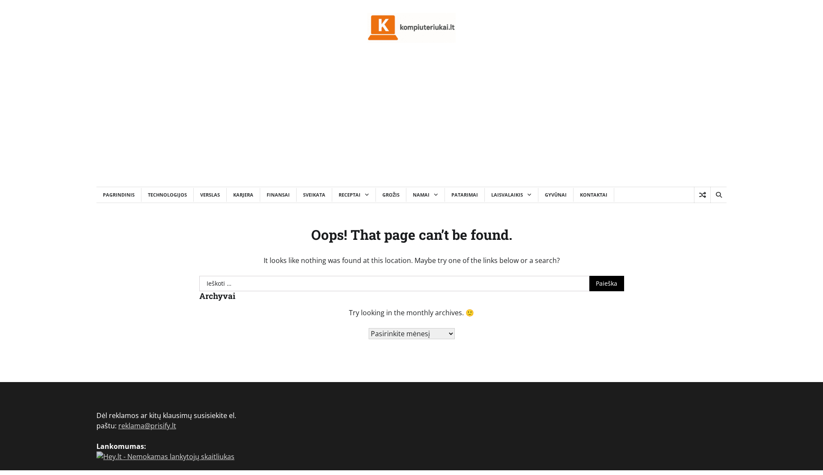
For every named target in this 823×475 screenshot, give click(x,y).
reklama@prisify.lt (147, 425)
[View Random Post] (702, 195)
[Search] (718, 195)
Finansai (278, 194)
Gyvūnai (556, 194)
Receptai (349, 194)
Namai (421, 194)
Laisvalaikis (507, 194)
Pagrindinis (119, 194)
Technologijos (167, 194)
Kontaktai (593, 194)
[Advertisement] (411, 122)
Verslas (210, 194)
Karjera (243, 194)
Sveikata (314, 194)
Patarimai (464, 194)
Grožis (390, 194)
